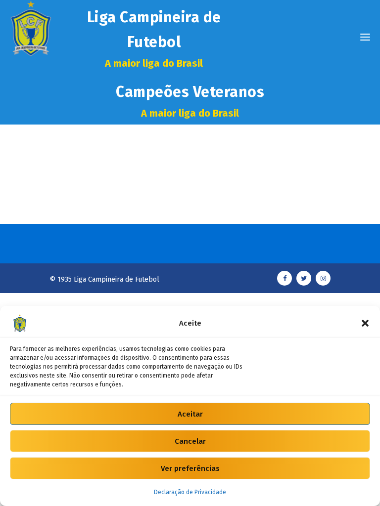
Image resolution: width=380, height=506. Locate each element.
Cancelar (190, 441)
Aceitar (190, 414)
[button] (365, 323)
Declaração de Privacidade (190, 492)
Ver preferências (190, 468)
